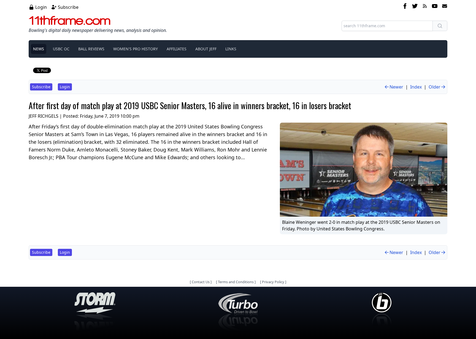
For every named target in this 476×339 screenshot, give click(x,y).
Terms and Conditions (236, 281)
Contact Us (201, 281)
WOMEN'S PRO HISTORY (135, 48)
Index (416, 87)
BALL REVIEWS (91, 48)
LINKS (230, 48)
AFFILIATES (176, 48)
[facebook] (405, 6)
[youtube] (435, 6)
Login (41, 7)
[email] (443, 6)
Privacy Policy (273, 281)
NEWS (38, 48)
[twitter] (415, 6)
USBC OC (61, 48)
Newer (396, 87)
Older (434, 87)
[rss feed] (425, 6)
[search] (439, 26)
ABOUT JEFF (206, 48)
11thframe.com (69, 20)
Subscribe (68, 7)
